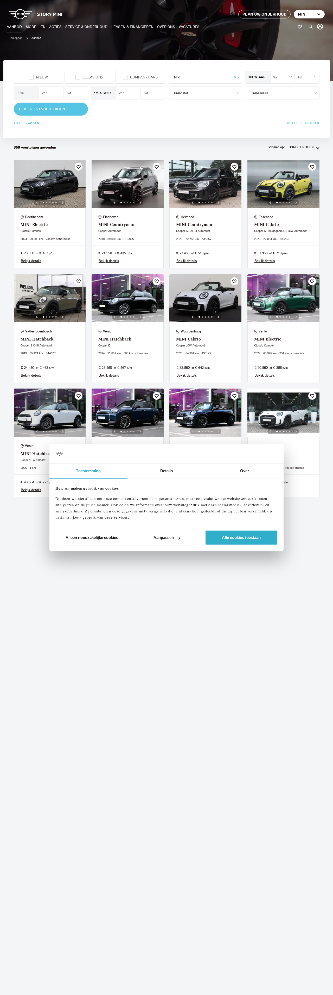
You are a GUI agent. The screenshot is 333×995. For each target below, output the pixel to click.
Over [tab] (244, 471)
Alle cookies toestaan (241, 537)
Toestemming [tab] (88, 471)
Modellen (36, 26)
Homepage (15, 38)
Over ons (166, 26)
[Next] (63, 203)
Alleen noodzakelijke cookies (92, 537)
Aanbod (14, 26)
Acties (55, 26)
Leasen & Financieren (132, 26)
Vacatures (189, 26)
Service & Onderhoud (86, 26)
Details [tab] (166, 471)
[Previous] (37, 203)
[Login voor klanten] (320, 26)
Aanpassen (163, 537)
